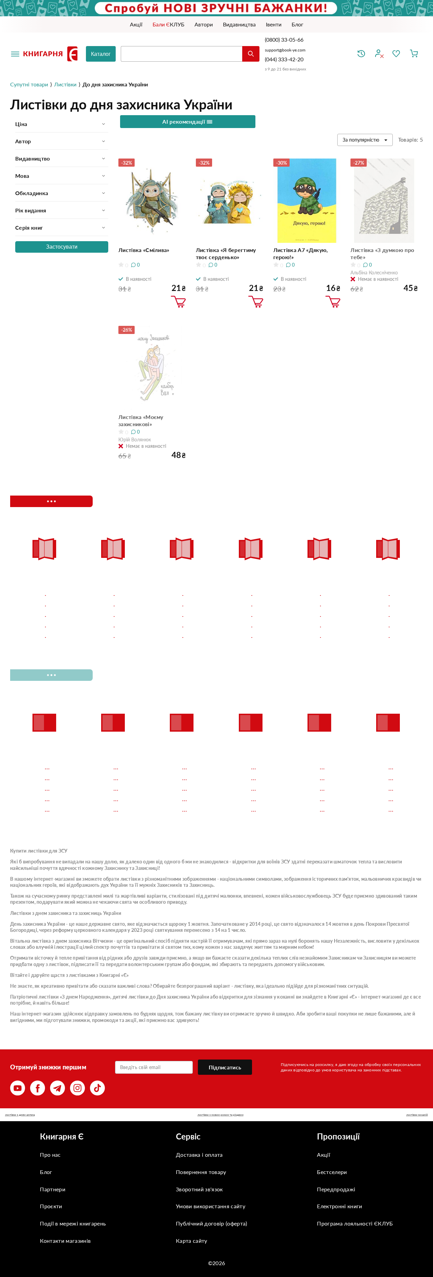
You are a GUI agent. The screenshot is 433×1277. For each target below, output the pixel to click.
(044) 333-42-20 (284, 59)
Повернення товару (201, 1172)
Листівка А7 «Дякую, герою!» (300, 253)
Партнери (52, 1189)
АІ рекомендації (184, 121)
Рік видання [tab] (30, 210)
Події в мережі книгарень (73, 1223)
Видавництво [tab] (32, 158)
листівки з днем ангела (20, 1114)
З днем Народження (85, 997)
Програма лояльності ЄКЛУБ (355, 1223)
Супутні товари (29, 84)
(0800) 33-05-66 (285, 39)
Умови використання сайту (210, 1206)
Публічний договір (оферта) (211, 1223)
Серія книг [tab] (29, 227)
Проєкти (51, 1206)
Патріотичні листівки (34, 997)
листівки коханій (417, 1114)
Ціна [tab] (21, 124)
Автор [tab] (23, 141)
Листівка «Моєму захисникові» (140, 420)
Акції (323, 1154)
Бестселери (332, 1172)
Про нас (50, 1154)
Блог (46, 1172)
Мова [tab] (22, 175)
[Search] (250, 54)
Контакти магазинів (65, 1240)
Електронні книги (339, 1206)
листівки (130, 879)
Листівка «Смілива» (143, 250)
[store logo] (52, 53)
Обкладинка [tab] (31, 193)
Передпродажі (336, 1189)
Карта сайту (191, 1240)
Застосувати (61, 247)
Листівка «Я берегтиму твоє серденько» (226, 253)
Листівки (65, 84)
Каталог (101, 54)
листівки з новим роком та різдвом (221, 1114)
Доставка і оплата (199, 1154)
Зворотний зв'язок (199, 1189)
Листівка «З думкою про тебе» (382, 253)
